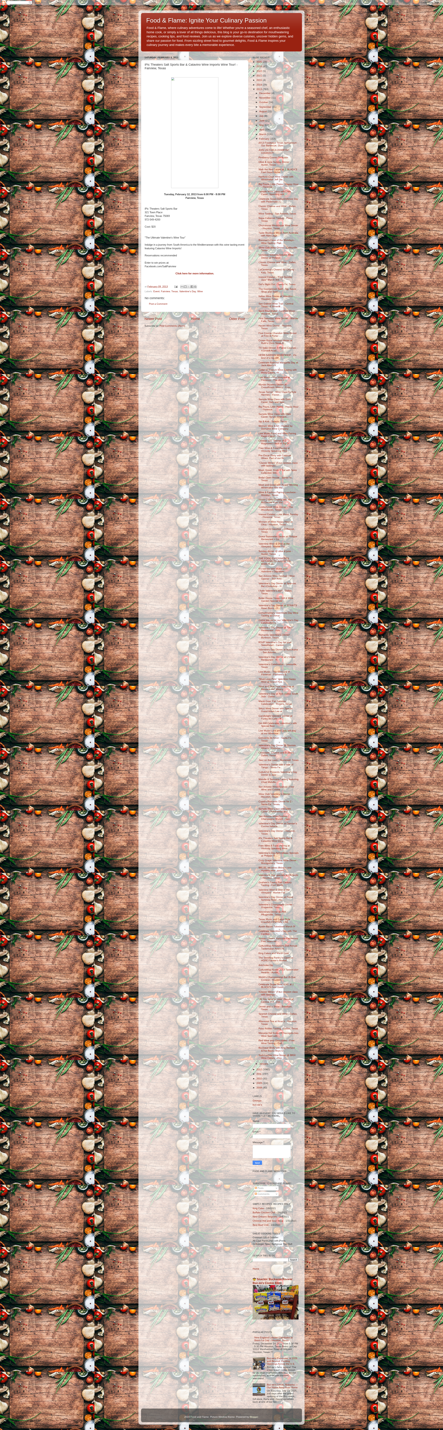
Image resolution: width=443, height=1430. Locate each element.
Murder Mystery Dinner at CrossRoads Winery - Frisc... (276, 386)
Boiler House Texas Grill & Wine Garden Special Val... (276, 599)
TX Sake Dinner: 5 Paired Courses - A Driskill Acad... (278, 349)
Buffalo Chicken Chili (264, 1212)
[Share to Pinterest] (195, 286)
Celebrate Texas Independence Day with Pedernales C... (278, 200)
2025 (259, 62)
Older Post (237, 319)
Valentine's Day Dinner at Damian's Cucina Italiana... (278, 825)
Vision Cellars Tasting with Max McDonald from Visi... (275, 501)
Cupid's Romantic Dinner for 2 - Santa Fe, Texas (276, 803)
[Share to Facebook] (192, 286)
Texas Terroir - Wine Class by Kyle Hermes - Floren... (277, 393)
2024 (259, 66)
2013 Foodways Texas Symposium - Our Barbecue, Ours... (278, 144)
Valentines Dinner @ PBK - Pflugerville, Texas (273, 913)
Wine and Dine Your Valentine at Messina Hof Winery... (276, 688)
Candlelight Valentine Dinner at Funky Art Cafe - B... (275, 717)
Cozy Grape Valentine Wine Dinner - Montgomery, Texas (278, 861)
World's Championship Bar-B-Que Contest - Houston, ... (277, 978)
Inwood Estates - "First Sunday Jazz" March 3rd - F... (275, 278)
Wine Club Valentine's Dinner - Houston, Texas (275, 795)
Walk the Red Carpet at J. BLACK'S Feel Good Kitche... (278, 171)
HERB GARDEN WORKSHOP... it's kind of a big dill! (277, 356)
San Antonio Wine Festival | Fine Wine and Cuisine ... (276, 788)
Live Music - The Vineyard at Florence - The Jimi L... (274, 378)
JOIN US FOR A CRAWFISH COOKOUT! (274, 151)
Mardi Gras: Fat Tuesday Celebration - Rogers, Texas (275, 702)
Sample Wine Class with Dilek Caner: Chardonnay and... (275, 810)
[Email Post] (175, 286)
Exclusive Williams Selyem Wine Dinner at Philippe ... (276, 256)
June (262, 120)
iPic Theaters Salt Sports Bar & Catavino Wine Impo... (275, 839)
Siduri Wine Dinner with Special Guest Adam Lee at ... (276, 710)
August (263, 111)
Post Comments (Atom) (172, 326)
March (263, 134)
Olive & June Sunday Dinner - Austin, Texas (275, 163)
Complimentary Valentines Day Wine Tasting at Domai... (278, 614)
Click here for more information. (194, 273)
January (264, 1063)
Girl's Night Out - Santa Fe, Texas (277, 284)
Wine (200, 291)
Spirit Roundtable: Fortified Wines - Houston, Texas (278, 312)
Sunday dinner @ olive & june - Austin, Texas (275, 552)
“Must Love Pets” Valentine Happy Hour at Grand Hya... (277, 680)
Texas (174, 291)
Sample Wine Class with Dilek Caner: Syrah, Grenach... (275, 415)
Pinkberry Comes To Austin (273, 157)
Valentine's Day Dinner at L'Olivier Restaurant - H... (277, 658)
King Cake (258, 1208)
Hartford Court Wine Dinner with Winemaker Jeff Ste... (276, 178)
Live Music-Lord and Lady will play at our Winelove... (277, 732)
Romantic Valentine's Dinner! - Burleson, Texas (275, 636)
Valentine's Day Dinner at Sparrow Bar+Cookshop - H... (277, 585)
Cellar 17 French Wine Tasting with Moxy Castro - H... (278, 371)
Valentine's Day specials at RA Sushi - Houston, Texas (278, 876)
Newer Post (153, 319)
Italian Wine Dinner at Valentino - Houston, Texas (276, 297)
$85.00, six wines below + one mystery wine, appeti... (275, 869)
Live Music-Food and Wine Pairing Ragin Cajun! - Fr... (277, 435)
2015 (259, 80)
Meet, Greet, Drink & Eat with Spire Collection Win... (278, 471)
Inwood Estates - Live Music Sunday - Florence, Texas (278, 515)
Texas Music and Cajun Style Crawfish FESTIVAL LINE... (275, 920)
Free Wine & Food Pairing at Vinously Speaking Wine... (274, 449)
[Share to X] (188, 286)
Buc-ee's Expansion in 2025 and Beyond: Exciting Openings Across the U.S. (282, 1361)
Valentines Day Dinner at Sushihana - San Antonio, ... (278, 651)
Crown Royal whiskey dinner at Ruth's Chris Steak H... (275, 342)
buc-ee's (257, 1105)
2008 (259, 1087)
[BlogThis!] (185, 286)
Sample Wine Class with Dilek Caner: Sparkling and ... (275, 193)
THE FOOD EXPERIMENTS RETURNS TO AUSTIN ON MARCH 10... (275, 561)
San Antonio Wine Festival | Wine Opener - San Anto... (277, 577)
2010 (259, 1078)
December (265, 93)
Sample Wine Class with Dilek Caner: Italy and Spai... (275, 400)
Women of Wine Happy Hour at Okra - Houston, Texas (276, 523)
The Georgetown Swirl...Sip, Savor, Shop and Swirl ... (278, 290)
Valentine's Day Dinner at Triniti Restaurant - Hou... (276, 629)
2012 (259, 1069)
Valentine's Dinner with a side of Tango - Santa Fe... (276, 766)
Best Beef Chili (261, 1225)
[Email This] (182, 286)
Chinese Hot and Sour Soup (268, 1221)
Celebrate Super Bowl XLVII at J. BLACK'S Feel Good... (276, 985)
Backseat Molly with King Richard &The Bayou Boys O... (277, 1049)
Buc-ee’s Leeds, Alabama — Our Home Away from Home (282, 1386)
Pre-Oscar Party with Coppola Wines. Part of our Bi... (275, 457)
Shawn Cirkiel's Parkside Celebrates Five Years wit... (278, 940)
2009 (259, 1083)
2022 (259, 71)
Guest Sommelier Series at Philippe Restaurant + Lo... (278, 538)
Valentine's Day (187, 291)
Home (195, 319)
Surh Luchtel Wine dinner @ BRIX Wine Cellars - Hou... (277, 1056)
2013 (259, 89)
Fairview (165, 291)
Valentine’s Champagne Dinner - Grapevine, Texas (276, 906)
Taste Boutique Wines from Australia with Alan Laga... (278, 234)
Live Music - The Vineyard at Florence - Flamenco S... (274, 673)
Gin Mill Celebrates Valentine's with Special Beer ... (278, 724)
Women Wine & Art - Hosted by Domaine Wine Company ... (275, 427)
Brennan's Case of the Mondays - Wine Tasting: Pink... (277, 241)
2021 (259, 75)
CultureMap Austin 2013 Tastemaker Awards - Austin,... (279, 971)
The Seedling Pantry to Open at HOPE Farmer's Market (276, 959)
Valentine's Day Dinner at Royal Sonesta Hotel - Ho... (276, 898)
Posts (260, 1188)
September (265, 107)
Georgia (257, 1100)
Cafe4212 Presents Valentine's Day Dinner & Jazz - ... (278, 773)
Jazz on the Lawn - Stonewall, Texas (279, 760)
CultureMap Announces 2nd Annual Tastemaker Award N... (278, 947)
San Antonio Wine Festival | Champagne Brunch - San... (275, 817)
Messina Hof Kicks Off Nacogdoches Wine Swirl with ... (278, 1034)
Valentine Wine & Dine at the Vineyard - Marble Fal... (274, 545)
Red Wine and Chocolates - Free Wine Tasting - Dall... (277, 1042)
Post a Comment (158, 304)
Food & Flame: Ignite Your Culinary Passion (206, 20)
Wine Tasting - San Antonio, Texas (277, 213)
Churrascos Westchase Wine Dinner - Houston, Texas (278, 226)
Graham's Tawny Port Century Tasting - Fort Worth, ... (275, 883)
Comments (263, 1194)
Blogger (254, 1417)
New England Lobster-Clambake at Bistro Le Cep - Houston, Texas (273, 1339)
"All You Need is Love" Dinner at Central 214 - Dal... (276, 1000)
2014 (259, 84)
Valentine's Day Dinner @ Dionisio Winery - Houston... (277, 746)
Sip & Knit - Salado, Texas (273, 421)
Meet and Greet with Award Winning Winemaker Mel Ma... (278, 486)
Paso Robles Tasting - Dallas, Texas (278, 1028)
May (262, 125)
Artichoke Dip (266, 965)
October (264, 102)
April (262, 129)
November (265, 97)
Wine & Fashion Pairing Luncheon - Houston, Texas (278, 493)
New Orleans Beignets (265, 1216)
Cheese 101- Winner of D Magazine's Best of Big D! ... (275, 442)
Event (156, 291)
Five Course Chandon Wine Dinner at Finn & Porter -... (278, 334)
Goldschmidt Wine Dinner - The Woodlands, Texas (276, 508)
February (264, 139)
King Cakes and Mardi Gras (274, 953)
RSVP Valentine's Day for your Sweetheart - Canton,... (275, 643)
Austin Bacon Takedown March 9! (277, 926)
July (261, 116)
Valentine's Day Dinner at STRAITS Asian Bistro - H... (278, 607)
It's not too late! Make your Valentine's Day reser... (273, 570)
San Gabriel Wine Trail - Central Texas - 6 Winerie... (276, 305)
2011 (259, 1074)
